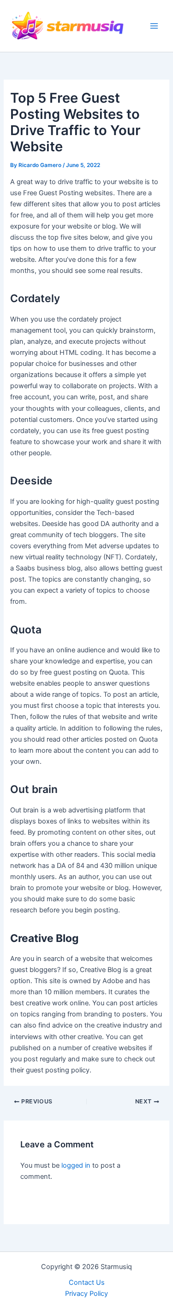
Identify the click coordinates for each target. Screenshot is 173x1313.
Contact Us (87, 1282)
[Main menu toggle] (154, 26)
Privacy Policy (86, 1293)
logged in (75, 1165)
